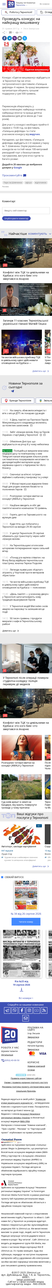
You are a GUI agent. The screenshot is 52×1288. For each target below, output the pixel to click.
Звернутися (33, 1037)
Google (18, 167)
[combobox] (39, 234)
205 (18, 32)
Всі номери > (26, 998)
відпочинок (40, 182)
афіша (28, 182)
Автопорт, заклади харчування (18, 846)
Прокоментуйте (14, 175)
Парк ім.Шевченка (13, 182)
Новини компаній (36, 1066)
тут (32, 1110)
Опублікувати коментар (16, 218)
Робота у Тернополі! (21, 12)
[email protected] (26, 1279)
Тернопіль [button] (21, 5)
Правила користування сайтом (26, 1078)
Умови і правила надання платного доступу (26, 1082)
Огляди (31, 1069)
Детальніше (7, 1054)
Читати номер (26, 921)
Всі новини (44, 4)
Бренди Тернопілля (20, 400)
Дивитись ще (41, 371)
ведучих (34, 134)
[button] (4, 4)
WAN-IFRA (25, 1121)
